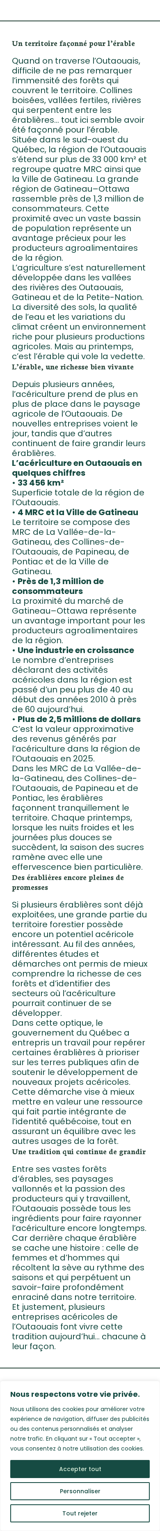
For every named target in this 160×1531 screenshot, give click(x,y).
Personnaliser (80, 1491)
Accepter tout (80, 1469)
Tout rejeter (80, 1513)
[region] (80, 1456)
